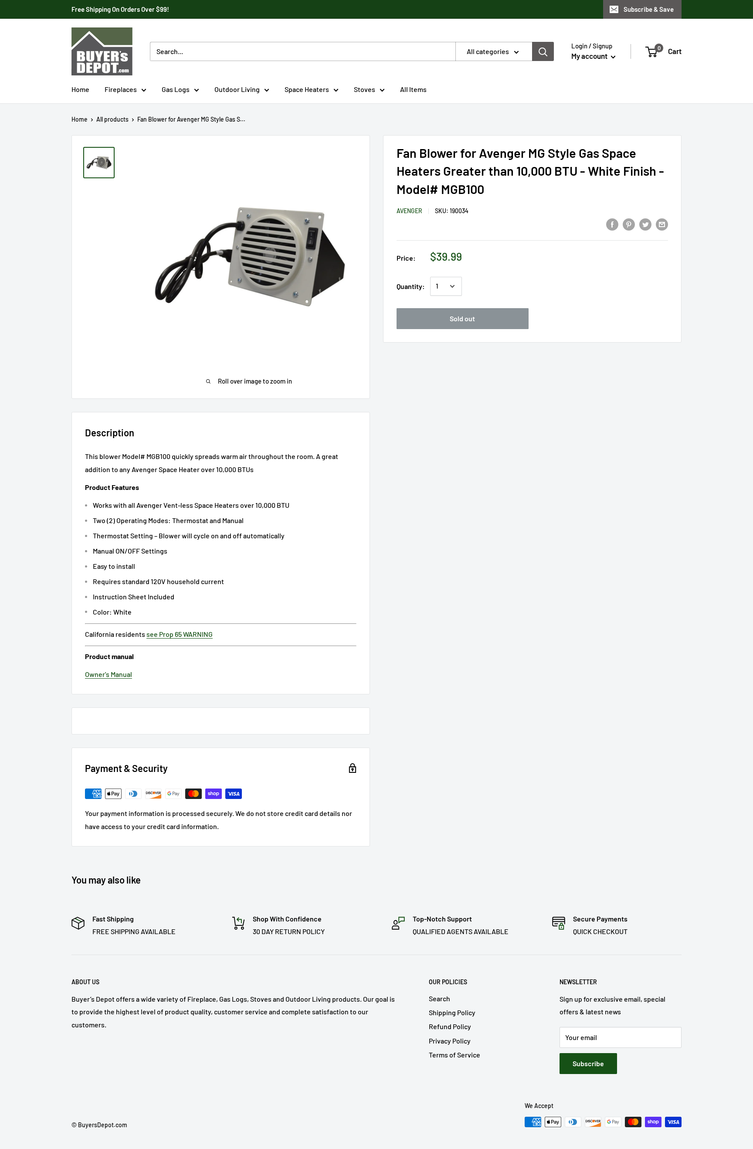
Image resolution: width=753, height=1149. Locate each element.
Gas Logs (176, 89)
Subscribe (588, 1063)
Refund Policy (450, 1026)
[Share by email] (662, 224)
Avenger (409, 211)
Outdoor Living (237, 89)
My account (590, 55)
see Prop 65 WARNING (179, 634)
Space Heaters (307, 89)
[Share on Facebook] (612, 224)
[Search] (543, 51)
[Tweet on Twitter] (645, 224)
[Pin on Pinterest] (629, 224)
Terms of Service (454, 1054)
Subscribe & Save (649, 9)
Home (80, 89)
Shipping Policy (452, 1012)
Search (439, 998)
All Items (413, 89)
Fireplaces (121, 89)
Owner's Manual (108, 674)
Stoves (364, 89)
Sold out (462, 318)
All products (112, 119)
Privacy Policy (450, 1041)
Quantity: (411, 286)
